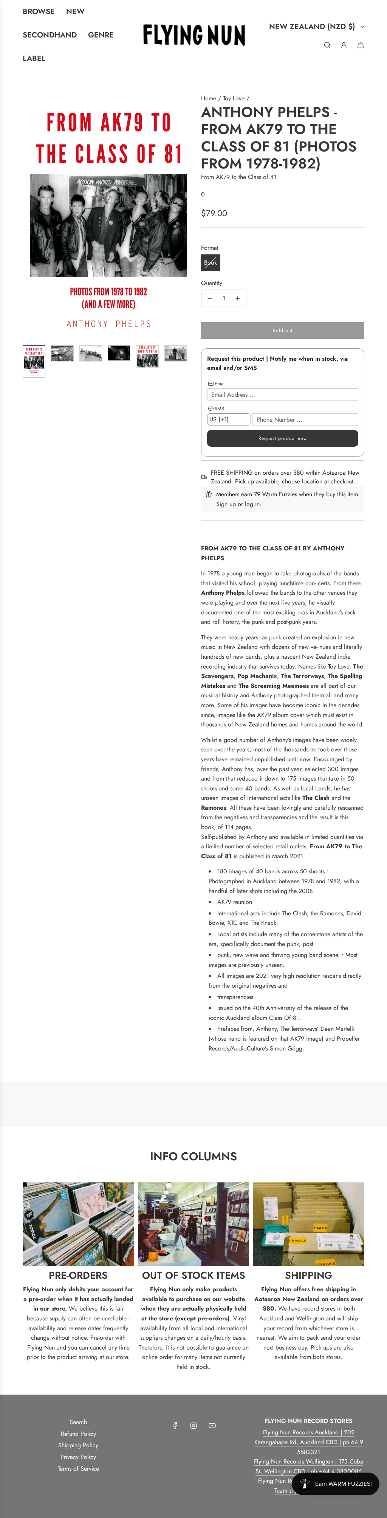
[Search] (327, 45)
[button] (29, 216)
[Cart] (360, 45)
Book (210, 262)
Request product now (283, 438)
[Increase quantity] (237, 298)
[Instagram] (193, 1425)
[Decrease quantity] (209, 298)
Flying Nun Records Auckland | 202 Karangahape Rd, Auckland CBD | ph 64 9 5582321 (308, 1442)
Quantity (211, 283)
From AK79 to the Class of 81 (238, 177)
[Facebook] (175, 1425)
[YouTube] (212, 1425)
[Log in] (344, 45)
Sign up (226, 504)
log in (252, 504)
